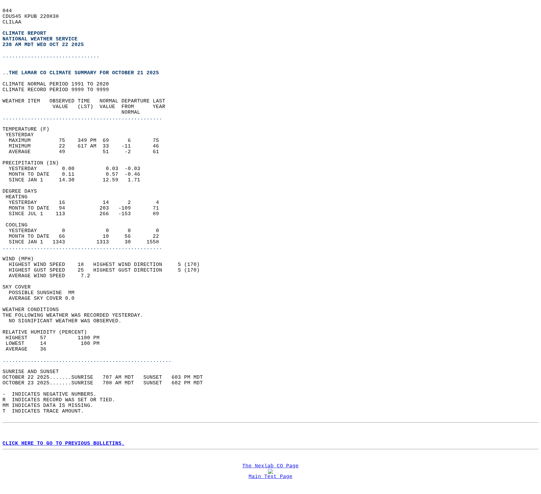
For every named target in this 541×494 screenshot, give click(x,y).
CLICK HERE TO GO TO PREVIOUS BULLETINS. (64, 443)
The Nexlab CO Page (270, 466)
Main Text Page (270, 477)
